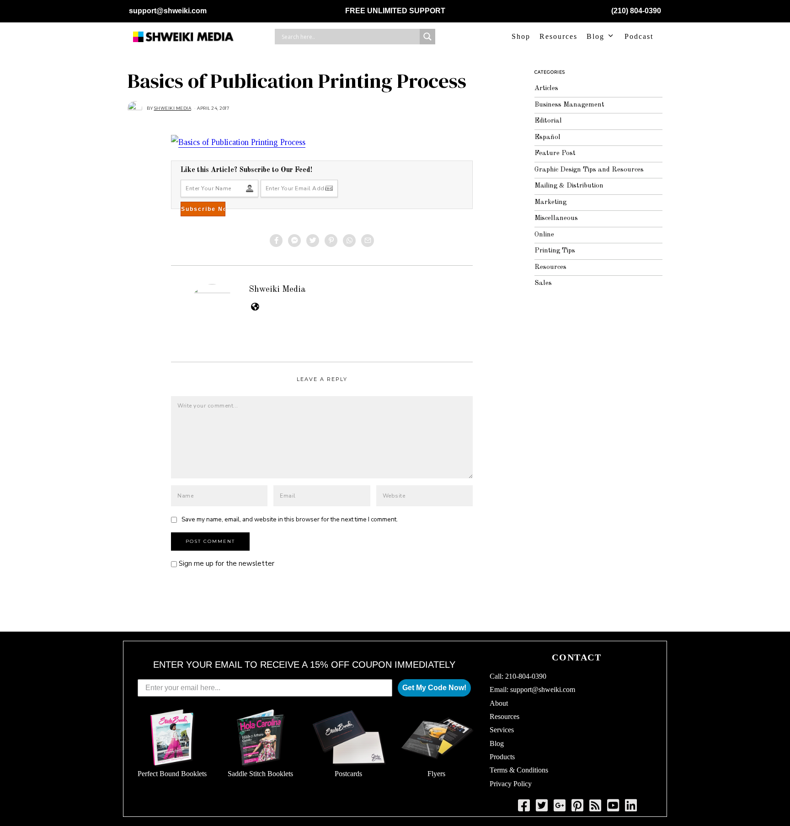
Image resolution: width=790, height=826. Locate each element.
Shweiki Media (277, 289)
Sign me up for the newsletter (225, 563)
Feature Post (555, 153)
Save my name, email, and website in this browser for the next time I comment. (289, 519)
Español (547, 137)
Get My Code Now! (434, 688)
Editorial (548, 121)
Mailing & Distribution (568, 185)
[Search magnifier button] (427, 36)
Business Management (569, 105)
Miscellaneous (556, 218)
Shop (521, 36)
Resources (558, 36)
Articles (546, 88)
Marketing (550, 202)
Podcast (639, 36)
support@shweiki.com (168, 11)
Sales (543, 283)
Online (544, 234)
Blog (595, 36)
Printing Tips (554, 250)
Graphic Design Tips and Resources (589, 169)
